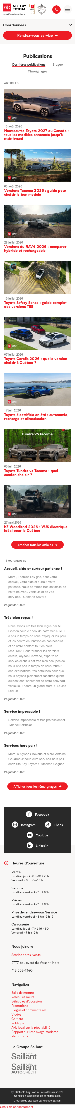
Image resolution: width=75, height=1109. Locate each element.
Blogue (57, 64)
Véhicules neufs (22, 997)
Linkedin (41, 845)
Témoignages (37, 71)
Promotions (19, 1006)
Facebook (41, 814)
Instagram (28, 825)
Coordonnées (14, 24)
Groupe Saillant (52, 1100)
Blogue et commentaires (28, 1010)
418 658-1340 (21, 970)
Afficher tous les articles (36, 545)
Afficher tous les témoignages (36, 786)
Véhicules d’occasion (26, 1001)
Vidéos (16, 1014)
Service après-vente (26, 955)
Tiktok (58, 825)
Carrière (17, 1019)
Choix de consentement (16, 1106)
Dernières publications (28, 64)
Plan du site (19, 1036)
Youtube (41, 835)
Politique (17, 1023)
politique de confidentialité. (45, 1095)
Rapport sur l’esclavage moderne (34, 1032)
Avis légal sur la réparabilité (30, 1027)
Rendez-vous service (35, 35)
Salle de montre (22, 992)
